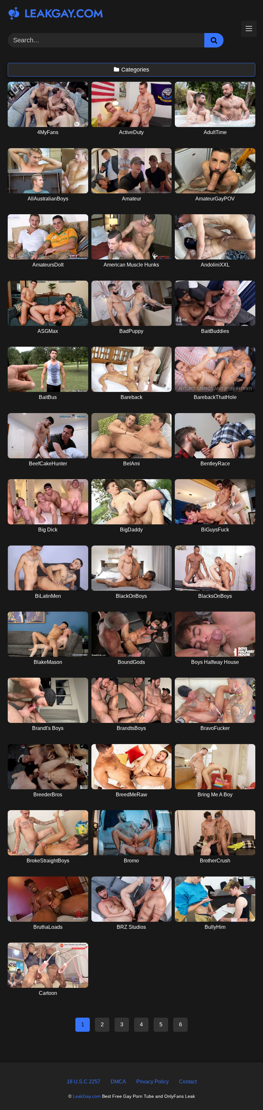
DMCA (118, 1081)
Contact (188, 1081)
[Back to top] (242, 1090)
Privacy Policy (152, 1081)
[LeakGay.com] (131, 14)
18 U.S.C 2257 (83, 1081)
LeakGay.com (87, 1096)
